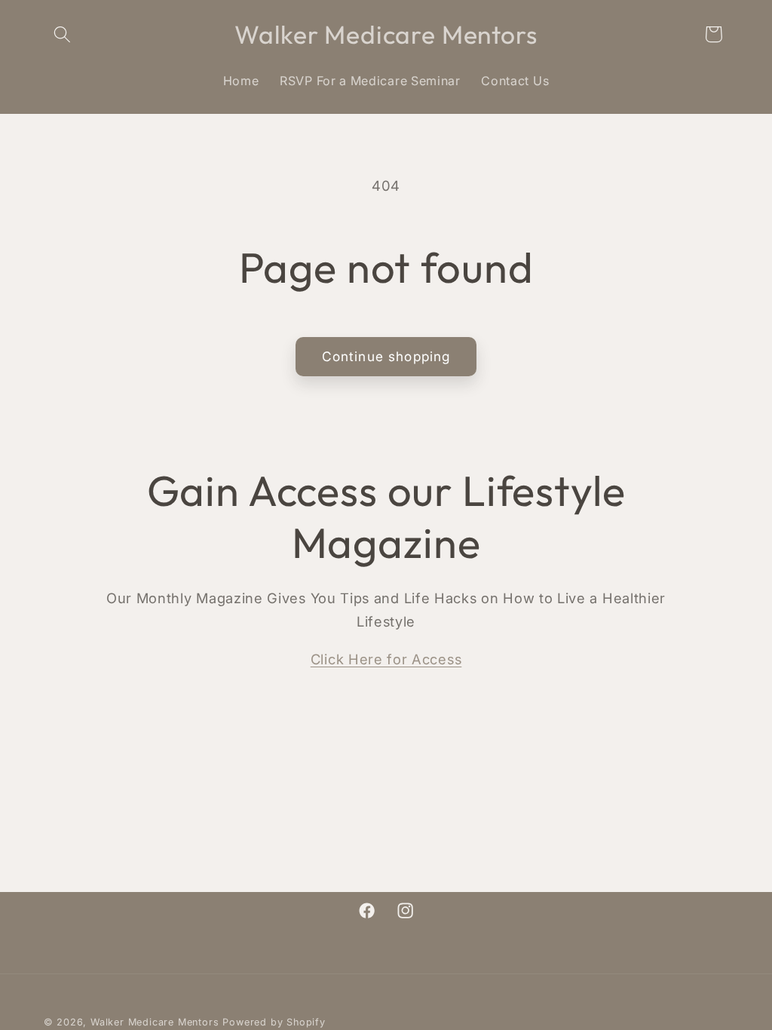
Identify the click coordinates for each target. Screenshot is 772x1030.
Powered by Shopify (274, 1022)
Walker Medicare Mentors (154, 1022)
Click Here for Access (386, 659)
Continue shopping (386, 356)
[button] (63, 34)
